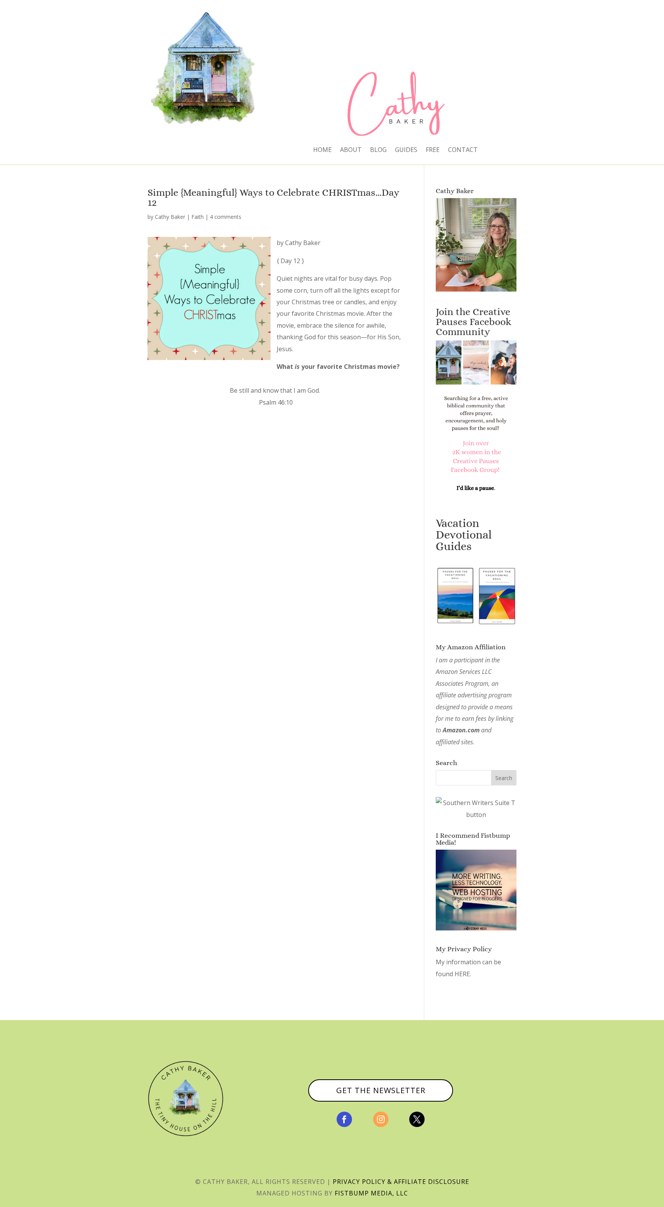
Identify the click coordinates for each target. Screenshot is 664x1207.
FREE (433, 150)
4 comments (225, 216)
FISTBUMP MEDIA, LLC (371, 1193)
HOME (322, 150)
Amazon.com (461, 730)
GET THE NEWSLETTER (380, 1090)
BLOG (378, 150)
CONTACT (463, 150)
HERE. (463, 974)
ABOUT (351, 150)
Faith (197, 216)
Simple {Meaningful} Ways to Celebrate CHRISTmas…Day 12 (273, 197)
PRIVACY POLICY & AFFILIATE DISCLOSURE (401, 1181)
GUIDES (406, 150)
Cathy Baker (170, 216)
